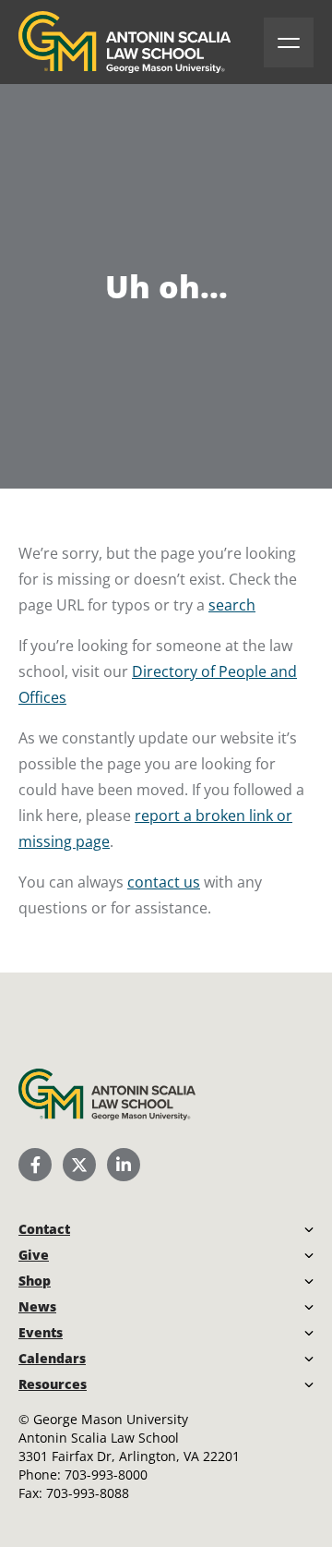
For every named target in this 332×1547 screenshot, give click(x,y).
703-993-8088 (87, 1493)
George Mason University (110, 1419)
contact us (163, 882)
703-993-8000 (106, 1474)
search (231, 605)
